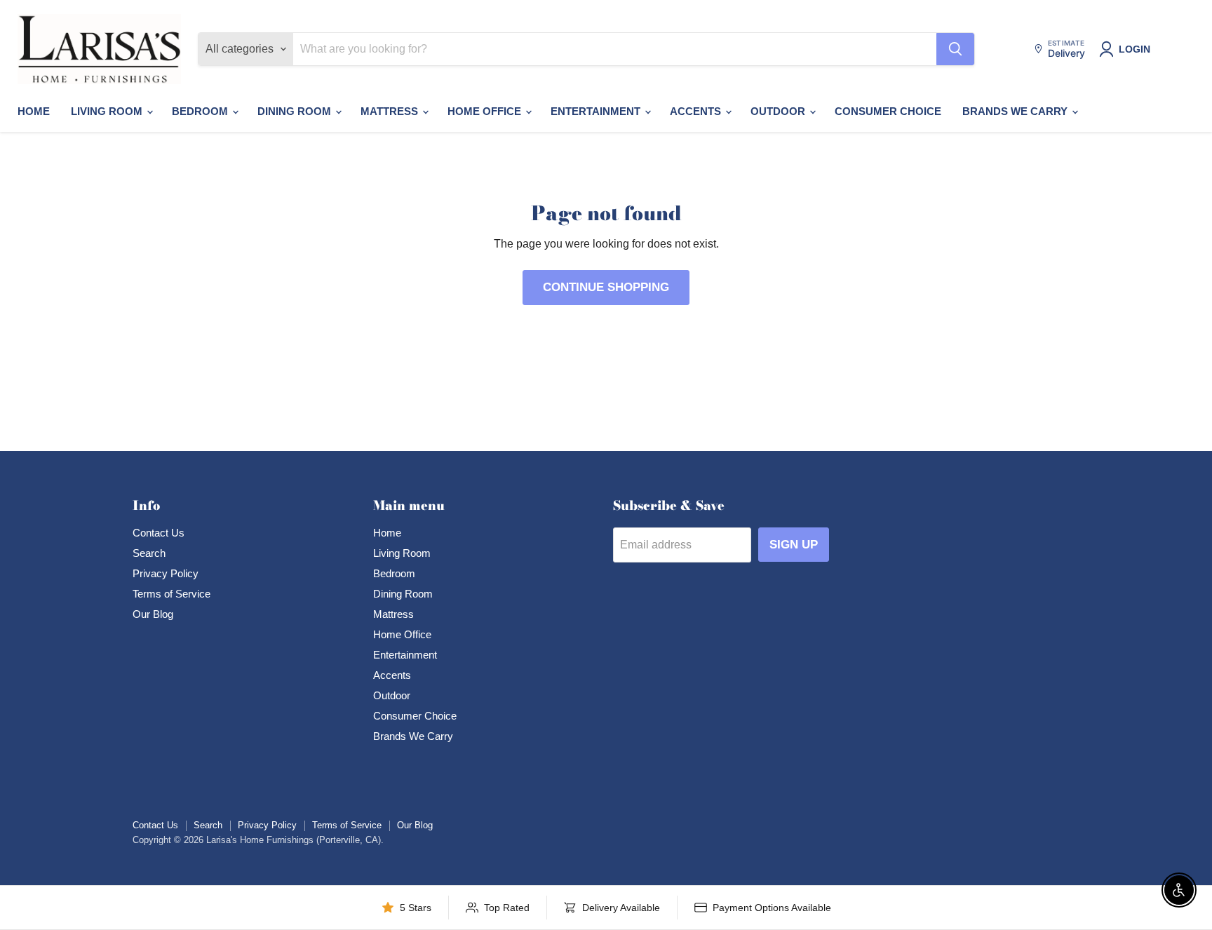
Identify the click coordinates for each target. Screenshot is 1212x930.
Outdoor (779, 111)
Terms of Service (171, 594)
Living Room (108, 111)
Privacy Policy (165, 573)
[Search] (955, 49)
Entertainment (597, 111)
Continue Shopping (606, 287)
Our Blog (153, 614)
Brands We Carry (1016, 111)
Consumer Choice (888, 111)
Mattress (391, 111)
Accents (697, 111)
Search (149, 553)
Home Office (485, 111)
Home (34, 111)
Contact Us (158, 533)
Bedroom (201, 111)
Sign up (793, 544)
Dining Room (295, 111)
